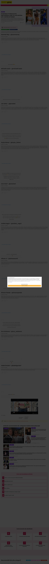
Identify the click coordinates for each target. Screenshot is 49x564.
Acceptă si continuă (24, 285)
